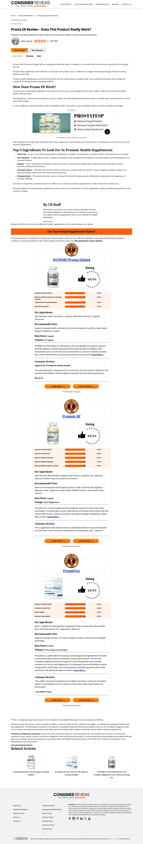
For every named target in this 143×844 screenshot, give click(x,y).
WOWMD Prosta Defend (71, 260)
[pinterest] (77, 818)
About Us (16, 817)
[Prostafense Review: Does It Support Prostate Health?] (31, 769)
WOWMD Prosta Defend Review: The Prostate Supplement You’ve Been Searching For (112, 775)
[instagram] (73, 818)
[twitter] (85, 818)
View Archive (49, 222)
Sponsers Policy (47, 817)
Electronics (66, 4)
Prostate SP (71, 416)
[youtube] (89, 818)
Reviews (29, 56)
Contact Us (126, 4)
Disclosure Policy (48, 825)
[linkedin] (81, 818)
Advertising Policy (48, 806)
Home (13, 16)
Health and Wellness (83, 4)
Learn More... (98, 354)
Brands (115, 4)
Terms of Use (47, 813)
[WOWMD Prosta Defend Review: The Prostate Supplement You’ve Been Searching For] (111, 769)
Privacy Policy (47, 829)
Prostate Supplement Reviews (47, 16)
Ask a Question (37, 50)
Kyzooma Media (113, 839)
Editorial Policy (47, 821)
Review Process (102, 4)
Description (17, 56)
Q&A (39, 56)
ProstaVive (71, 571)
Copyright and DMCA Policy (52, 809)
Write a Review (19, 50)
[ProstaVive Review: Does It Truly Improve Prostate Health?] (71, 769)
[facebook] (69, 818)
